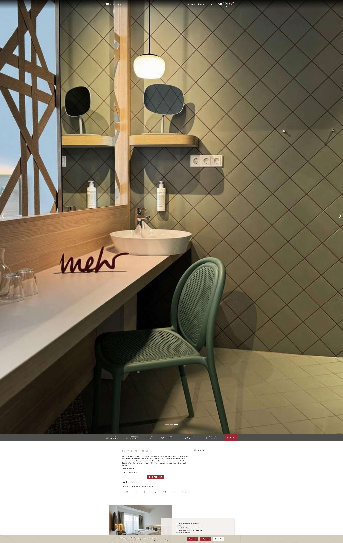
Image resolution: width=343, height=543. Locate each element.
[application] (171, 539)
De (119, 4)
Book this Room (155, 477)
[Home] (226, 4)
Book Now (231, 437)
